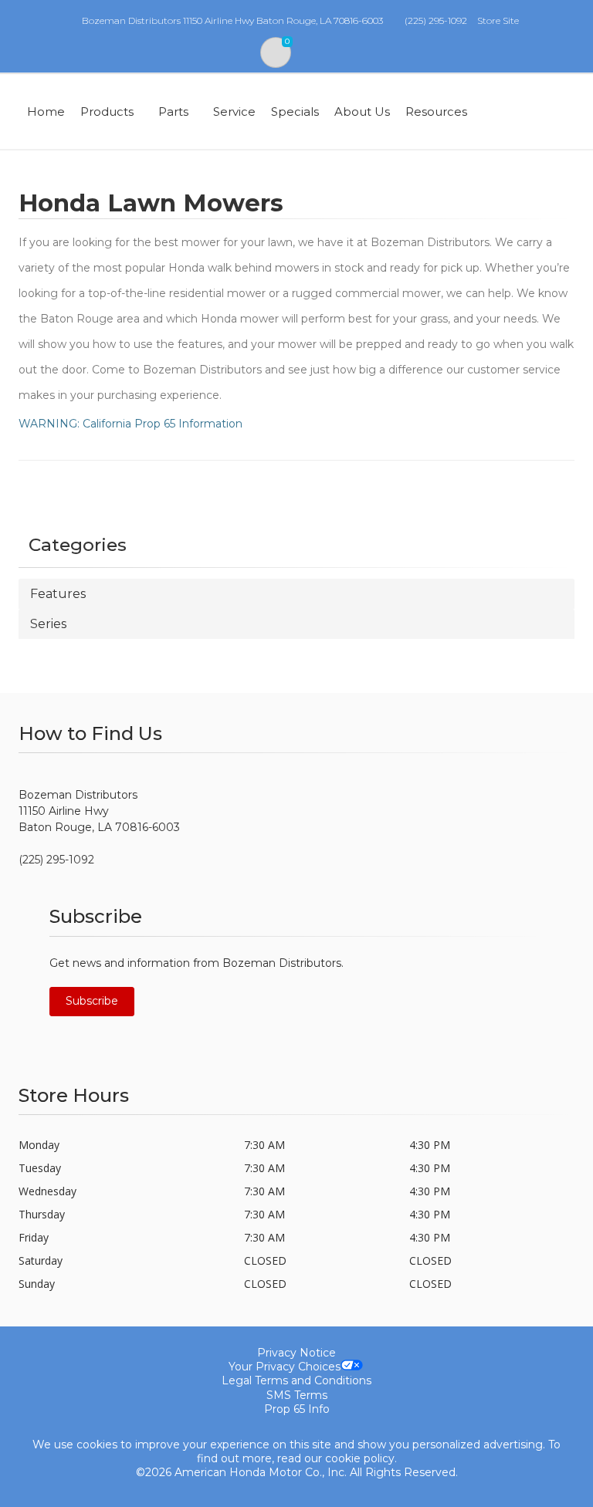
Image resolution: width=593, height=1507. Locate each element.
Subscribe (92, 1001)
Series (48, 624)
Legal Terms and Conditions (296, 1380)
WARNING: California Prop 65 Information (130, 424)
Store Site (498, 20)
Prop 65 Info (297, 1409)
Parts (173, 111)
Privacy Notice (296, 1353)
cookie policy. (361, 1458)
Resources (436, 111)
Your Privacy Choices (285, 1367)
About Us (362, 111)
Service (234, 111)
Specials (295, 111)
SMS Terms (296, 1395)
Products (107, 111)
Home (46, 111)
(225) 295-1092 (436, 20)
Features (58, 593)
